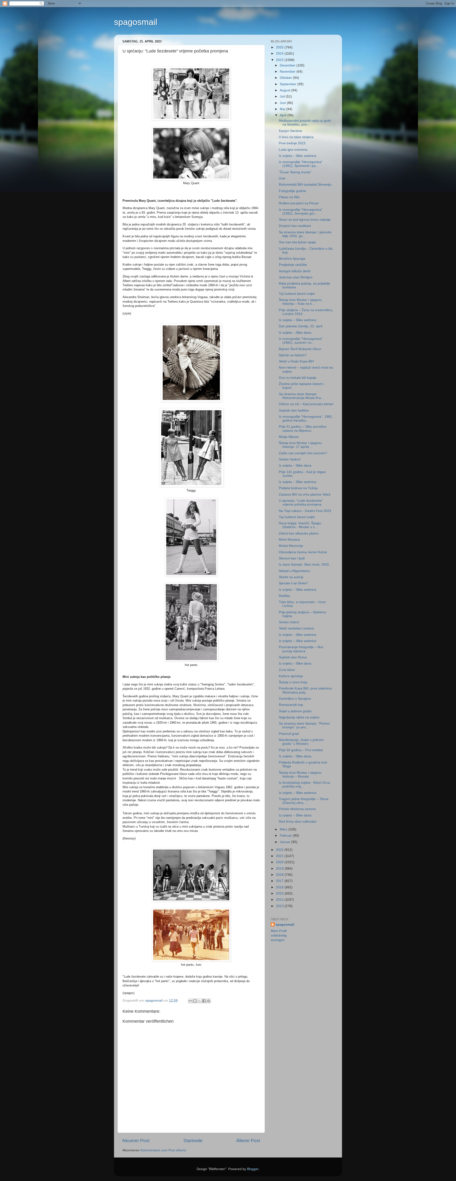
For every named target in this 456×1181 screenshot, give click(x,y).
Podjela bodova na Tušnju (298, 488)
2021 (280, 856)
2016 (280, 887)
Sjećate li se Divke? (293, 583)
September (288, 84)
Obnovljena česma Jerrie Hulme (303, 552)
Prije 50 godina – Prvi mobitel (301, 750)
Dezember (288, 65)
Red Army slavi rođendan (298, 821)
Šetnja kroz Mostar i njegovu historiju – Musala (300, 774)
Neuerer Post (135, 1140)
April (283, 115)
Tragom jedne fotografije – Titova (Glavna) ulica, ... (303, 801)
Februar (286, 835)
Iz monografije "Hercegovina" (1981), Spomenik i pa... (301, 164)
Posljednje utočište (293, 265)
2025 (280, 47)
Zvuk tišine (287, 670)
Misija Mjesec (289, 437)
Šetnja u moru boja (293, 682)
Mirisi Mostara (289, 539)
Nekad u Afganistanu (294, 571)
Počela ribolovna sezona (297, 809)
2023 (280, 60)
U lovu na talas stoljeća (296, 137)
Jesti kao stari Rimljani (295, 277)
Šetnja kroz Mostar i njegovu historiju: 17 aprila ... (300, 445)
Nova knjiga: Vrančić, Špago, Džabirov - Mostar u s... (300, 525)
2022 (280, 850)
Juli (283, 96)
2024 (280, 53)
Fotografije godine (292, 191)
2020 (280, 862)
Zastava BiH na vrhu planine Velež (304, 494)
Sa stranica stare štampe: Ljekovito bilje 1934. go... (305, 234)
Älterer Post (248, 1140)
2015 (280, 893)
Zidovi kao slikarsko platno (298, 533)
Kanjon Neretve (290, 131)
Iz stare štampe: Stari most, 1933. (304, 564)
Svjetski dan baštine (294, 410)
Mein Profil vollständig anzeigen (279, 935)
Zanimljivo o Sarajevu (295, 698)
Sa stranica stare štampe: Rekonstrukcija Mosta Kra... (301, 396)
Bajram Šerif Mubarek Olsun (300, 349)
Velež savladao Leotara (296, 628)
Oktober (286, 78)
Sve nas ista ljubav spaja (297, 242)
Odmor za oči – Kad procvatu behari (306, 404)
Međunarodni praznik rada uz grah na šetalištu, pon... (305, 122)
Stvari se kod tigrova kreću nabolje (305, 219)
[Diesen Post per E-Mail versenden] (190, 1000)
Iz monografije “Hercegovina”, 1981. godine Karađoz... (306, 418)
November (288, 71)
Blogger (252, 1169)
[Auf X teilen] (199, 1000)
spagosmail (135, 22)
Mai (283, 109)
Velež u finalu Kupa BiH (296, 361)
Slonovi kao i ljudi (292, 558)
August (285, 90)
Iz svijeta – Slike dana (295, 332)
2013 (280, 906)
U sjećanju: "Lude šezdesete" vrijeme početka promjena (301, 502)
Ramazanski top (291, 705)
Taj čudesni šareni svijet (297, 293)
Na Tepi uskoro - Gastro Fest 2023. (305, 511)
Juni (283, 103)
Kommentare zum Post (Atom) (163, 1150)
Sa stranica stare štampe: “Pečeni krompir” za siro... (304, 725)
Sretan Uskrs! (289, 622)
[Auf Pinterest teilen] (208, 1000)
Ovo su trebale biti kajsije (297, 378)
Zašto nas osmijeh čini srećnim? (303, 453)
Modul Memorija (291, 546)
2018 (280, 874)
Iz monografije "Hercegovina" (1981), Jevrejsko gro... (301, 211)
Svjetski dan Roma (293, 657)
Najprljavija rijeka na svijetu (299, 717)
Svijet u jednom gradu (295, 711)
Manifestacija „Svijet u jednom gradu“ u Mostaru (301, 741)
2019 (280, 868)
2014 (280, 899)
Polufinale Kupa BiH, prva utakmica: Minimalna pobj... (305, 690)
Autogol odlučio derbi (294, 271)
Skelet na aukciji (291, 577)
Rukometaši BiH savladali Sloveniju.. (306, 184)
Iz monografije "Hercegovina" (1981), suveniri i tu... (301, 340)
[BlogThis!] (195, 1000)
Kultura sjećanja (291, 676)
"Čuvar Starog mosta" (295, 172)
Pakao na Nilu (289, 197)
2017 (280, 881)
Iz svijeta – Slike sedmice (297, 156)
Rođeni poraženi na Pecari (299, 203)
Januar (285, 842)
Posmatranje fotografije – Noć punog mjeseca (301, 649)
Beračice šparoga (292, 258)
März (284, 829)
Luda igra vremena (293, 149)
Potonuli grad (289, 734)
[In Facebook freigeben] (204, 1000)
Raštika (284, 596)
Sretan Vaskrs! (290, 459)
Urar (282, 178)
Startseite (193, 1140)
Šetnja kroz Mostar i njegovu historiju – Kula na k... (300, 301)
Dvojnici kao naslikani (295, 226)
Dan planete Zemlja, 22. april (300, 326)
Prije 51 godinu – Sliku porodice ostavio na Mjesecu (302, 428)
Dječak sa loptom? (293, 355)
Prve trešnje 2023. (292, 143)
